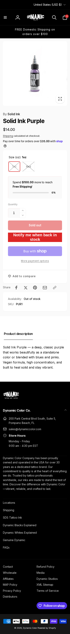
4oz (28, 166)
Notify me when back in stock (35, 237)
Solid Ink (11, 114)
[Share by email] (44, 287)
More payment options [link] (35, 260)
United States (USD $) (48, 4)
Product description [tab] (18, 334)
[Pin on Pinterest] (35, 288)
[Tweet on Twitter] (26, 288)
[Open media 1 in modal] (35, 73)
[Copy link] (55, 288)
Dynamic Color (30, 628)
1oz (14, 166)
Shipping (8, 135)
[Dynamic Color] (11, 400)
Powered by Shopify (47, 628)
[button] (5, 17)
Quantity (13, 204)
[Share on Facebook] (16, 288)
